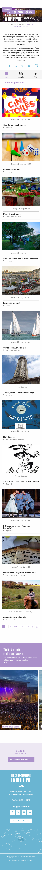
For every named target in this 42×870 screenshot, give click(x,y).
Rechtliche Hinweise (28, 857)
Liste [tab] (6, 77)
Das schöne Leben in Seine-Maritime (20, 3)
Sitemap (30, 860)
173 (27, 627)
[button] (38, 20)
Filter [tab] (35, 77)
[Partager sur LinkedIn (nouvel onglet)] (16, 66)
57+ (15, 627)
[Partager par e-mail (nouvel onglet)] (29, 66)
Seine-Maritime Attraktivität (5, 4)
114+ (21, 627)
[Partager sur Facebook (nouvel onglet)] (10, 66)
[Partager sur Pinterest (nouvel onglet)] (22, 66)
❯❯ (37, 627)
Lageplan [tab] (21, 77)
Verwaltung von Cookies (17, 860)
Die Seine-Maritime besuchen (33, 4)
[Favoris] (33, 20)
